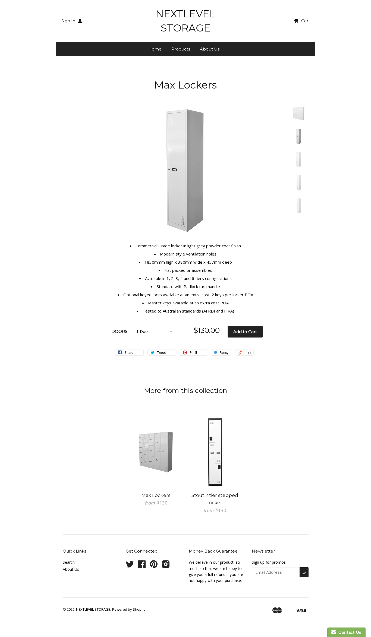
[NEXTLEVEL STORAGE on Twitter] (130, 566)
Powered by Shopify (129, 609)
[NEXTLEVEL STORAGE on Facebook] (142, 566)
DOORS (119, 331)
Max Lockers (156, 495)
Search (69, 562)
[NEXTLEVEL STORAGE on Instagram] (166, 566)
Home (155, 49)
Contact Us (348, 632)
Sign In (68, 20)
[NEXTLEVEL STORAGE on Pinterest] (154, 566)
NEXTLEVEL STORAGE (185, 21)
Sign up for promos (269, 562)
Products (180, 49)
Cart (305, 20)
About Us (209, 49)
